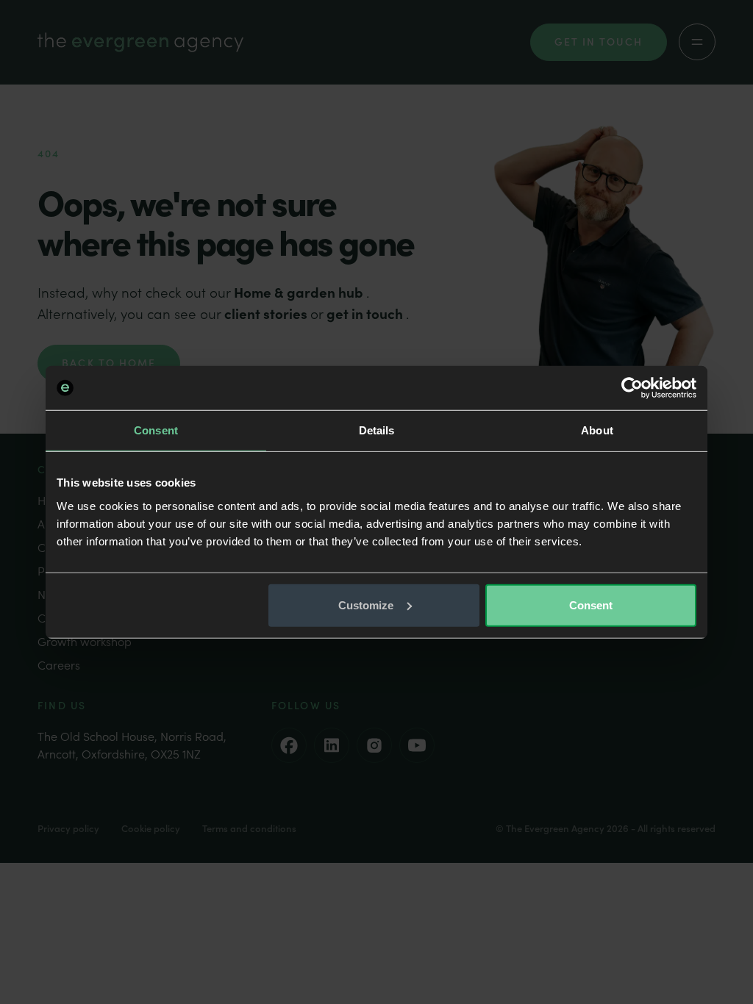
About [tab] (597, 430)
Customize (366, 604)
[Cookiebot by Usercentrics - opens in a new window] (632, 388)
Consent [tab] (156, 430)
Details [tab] (377, 430)
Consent (591, 604)
